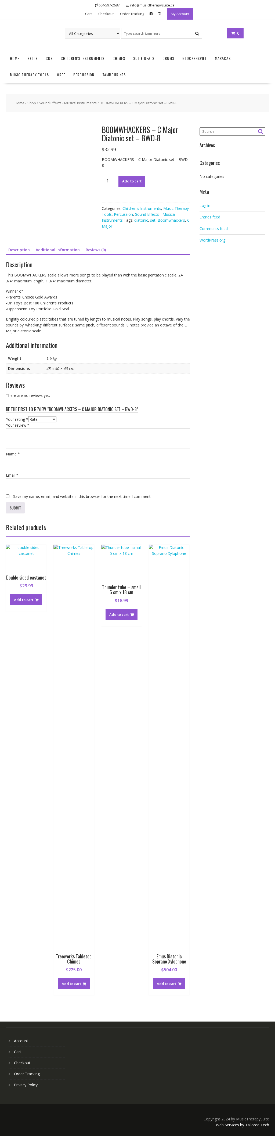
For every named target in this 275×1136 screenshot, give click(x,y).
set (152, 220)
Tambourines (114, 74)
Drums (168, 58)
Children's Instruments (141, 208)
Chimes (119, 58)
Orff (61, 74)
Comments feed (214, 228)
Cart (88, 13)
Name (13, 453)
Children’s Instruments (82, 58)
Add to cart (132, 181)
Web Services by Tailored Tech (242, 1124)
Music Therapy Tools (29, 74)
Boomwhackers (171, 220)
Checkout (106, 13)
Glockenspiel (194, 58)
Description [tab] (19, 249)
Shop (31, 102)
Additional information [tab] (58, 249)
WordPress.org (212, 240)
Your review (18, 425)
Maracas (223, 58)
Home (14, 58)
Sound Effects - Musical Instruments (68, 102)
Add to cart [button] (23, 599)
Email (12, 475)
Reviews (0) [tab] (96, 249)
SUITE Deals (143, 58)
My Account (180, 13)
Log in (205, 205)
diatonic (141, 220)
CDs (49, 58)
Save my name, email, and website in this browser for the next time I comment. (82, 496)
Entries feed (210, 217)
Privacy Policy (26, 1084)
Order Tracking (132, 13)
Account (21, 1040)
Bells (32, 58)
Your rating (17, 419)
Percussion (83, 74)
